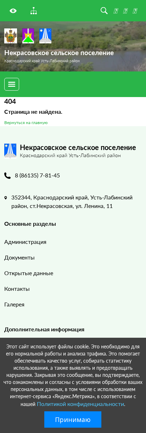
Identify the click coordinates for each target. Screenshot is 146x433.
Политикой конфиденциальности (80, 403)
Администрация (25, 241)
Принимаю (73, 419)
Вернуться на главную (25, 122)
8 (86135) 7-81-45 (37, 175)
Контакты (17, 288)
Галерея (14, 304)
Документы (19, 257)
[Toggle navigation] (11, 84)
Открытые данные (28, 272)
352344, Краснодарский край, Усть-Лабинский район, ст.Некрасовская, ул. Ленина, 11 (72, 201)
